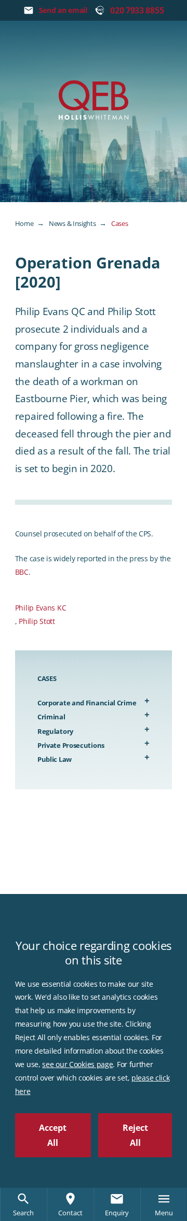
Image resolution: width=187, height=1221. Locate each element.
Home (24, 223)
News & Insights (72, 223)
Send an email (63, 10)
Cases (119, 223)
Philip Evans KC (40, 608)
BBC (22, 572)
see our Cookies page (77, 1064)
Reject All (135, 1135)
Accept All (52, 1135)
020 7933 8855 (137, 10)
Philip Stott (37, 621)
